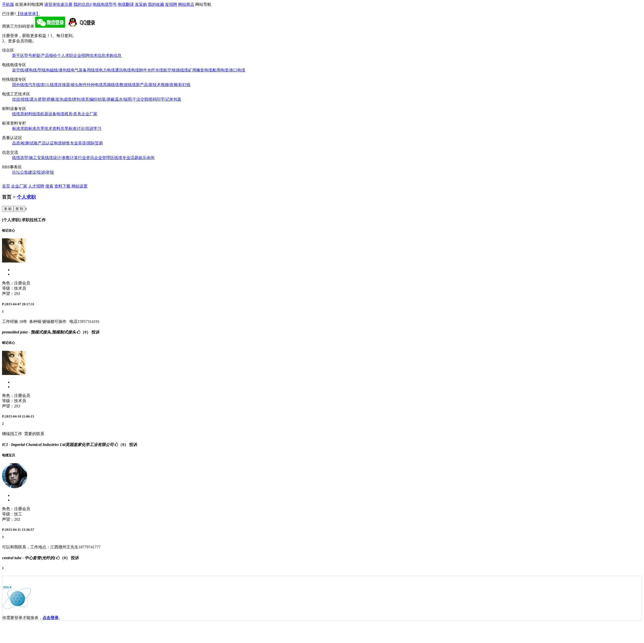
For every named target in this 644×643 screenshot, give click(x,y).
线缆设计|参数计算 (61, 158)
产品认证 (46, 143)
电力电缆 (107, 70)
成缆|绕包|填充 (76, 99)
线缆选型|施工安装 (28, 158)
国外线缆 (20, 85)
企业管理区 (104, 158)
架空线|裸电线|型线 (29, 70)
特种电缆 (95, 85)
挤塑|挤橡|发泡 (50, 99)
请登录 (50, 4)
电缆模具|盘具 (68, 114)
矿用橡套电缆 (200, 70)
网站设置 (79, 186)
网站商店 (186, 4)
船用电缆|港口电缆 (228, 70)
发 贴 (8, 209)
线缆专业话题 (126, 158)
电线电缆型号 (105, 4)
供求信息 (97, 55)
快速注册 (64, 4)
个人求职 (65, 55)
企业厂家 (89, 114)
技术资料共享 (56, 128)
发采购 (141, 4)
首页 (6, 186)
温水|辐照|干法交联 (131, 99)
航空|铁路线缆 (175, 70)
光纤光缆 (155, 70)
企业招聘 (81, 55)
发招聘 (171, 4)
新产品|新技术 (148, 85)
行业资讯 (86, 158)
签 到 (19, 209)
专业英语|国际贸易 (86, 143)
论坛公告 (20, 172)
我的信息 (82, 4)
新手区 (18, 55)
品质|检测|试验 (25, 143)
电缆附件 (139, 70)
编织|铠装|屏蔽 (102, 99)
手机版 (8, 4)
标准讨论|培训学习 (84, 128)
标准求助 (20, 128)
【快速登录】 (28, 14)
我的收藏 (156, 4)
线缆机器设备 (44, 114)
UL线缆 (51, 85)
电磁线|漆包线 (58, 70)
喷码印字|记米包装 (164, 99)
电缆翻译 (126, 4)
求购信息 (113, 55)
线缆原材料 (22, 114)
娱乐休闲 (146, 158)
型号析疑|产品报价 (40, 55)
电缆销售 (62, 143)
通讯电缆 (123, 70)
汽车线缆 (36, 85)
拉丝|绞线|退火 (25, 99)
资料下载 (62, 186)
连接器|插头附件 (72, 85)
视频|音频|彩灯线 (175, 85)
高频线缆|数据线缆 (119, 85)
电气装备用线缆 (85, 70)
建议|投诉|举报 (41, 172)
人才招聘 (36, 186)
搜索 (49, 186)
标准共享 (36, 128)
